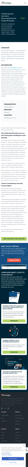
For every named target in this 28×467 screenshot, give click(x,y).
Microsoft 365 (18, 415)
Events (2, 435)
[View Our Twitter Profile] (5, 408)
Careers (17, 438)
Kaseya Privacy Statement (7, 454)
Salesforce (17, 421)
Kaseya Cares (18, 441)
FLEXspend (3, 421)
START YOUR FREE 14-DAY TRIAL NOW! (14, 239)
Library (3, 432)
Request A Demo (14, 260)
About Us (17, 432)
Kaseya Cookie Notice (5, 453)
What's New (18, 424)
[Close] (24, 445)
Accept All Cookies (13, 458)
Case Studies (4, 441)
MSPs (2, 418)
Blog (2, 438)
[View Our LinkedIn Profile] (8, 408)
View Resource (14, 321)
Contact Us (17, 435)
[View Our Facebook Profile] (2, 408)
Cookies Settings (13, 462)
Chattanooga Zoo (14, 68)
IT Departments (5, 415)
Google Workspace (19, 418)
